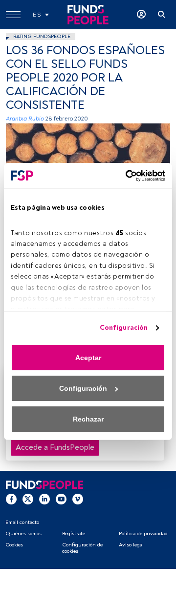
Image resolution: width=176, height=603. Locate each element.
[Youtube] (61, 499)
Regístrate (73, 533)
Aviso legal (131, 545)
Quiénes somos (23, 533)
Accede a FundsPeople (55, 447)
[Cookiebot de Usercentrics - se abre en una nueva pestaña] (124, 175)
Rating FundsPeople (41, 36)
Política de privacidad (143, 533)
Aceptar (88, 358)
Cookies (14, 545)
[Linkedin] (44, 499)
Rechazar (88, 419)
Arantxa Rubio (25, 118)
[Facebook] (11, 499)
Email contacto (22, 522)
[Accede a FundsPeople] (141, 14)
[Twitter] (27, 499)
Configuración (124, 327)
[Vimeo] (77, 499)
